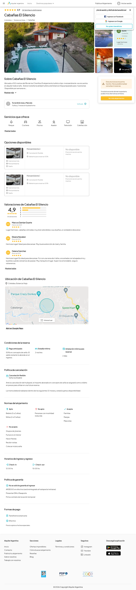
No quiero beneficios (114, 26)
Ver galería (125, 69)
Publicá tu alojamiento (13, 553)
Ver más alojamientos (116, 98)
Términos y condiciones (64, 547)
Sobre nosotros (10, 557)
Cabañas (31, 20)
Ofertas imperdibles (38, 547)
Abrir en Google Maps (14, 328)
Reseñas (33, 553)
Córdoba (8, 20)
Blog (32, 557)
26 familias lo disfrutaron (32, 10)
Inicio (6, 547)
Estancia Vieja (19, 20)
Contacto (8, 550)
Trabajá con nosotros (12, 560)
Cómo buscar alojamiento (40, 550)
